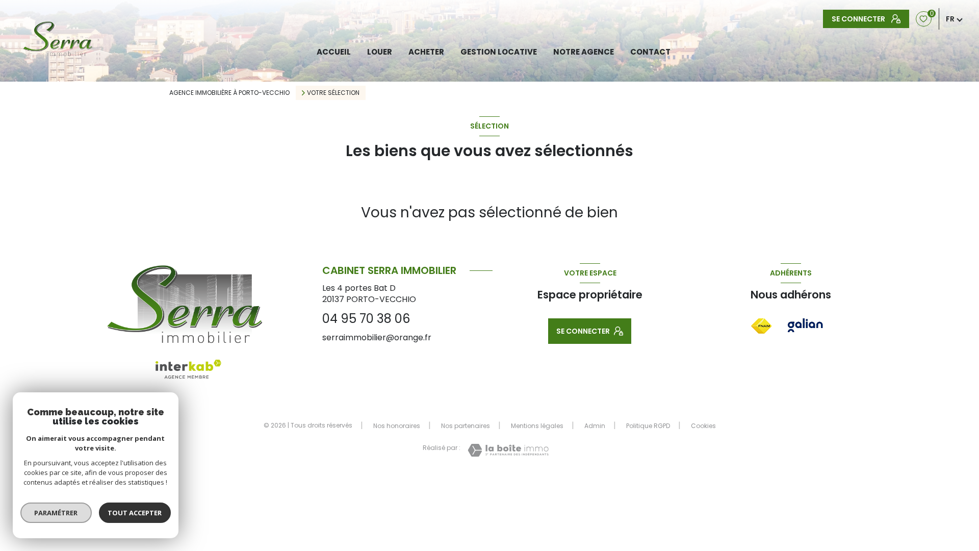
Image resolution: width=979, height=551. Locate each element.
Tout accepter (135, 512)
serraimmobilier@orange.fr (376, 337)
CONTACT (650, 52)
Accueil (334, 52)
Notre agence (583, 52)
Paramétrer (56, 512)
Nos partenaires (465, 425)
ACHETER (426, 52)
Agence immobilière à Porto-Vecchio (229, 92)
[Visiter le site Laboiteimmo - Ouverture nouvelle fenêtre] (508, 450)
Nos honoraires (396, 425)
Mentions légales (537, 425)
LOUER (379, 52)
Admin (594, 425)
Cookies (703, 426)
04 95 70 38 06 (366, 318)
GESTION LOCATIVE (498, 52)
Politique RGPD (648, 425)
